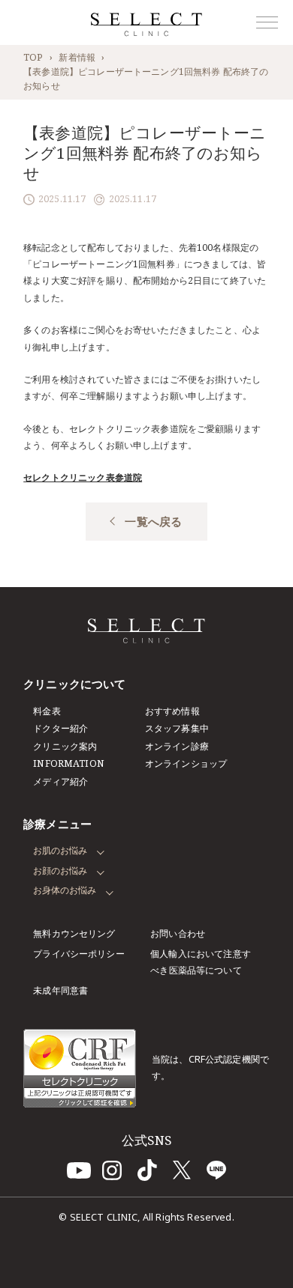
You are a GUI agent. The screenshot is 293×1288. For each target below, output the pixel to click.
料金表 (46, 711)
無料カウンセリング (74, 933)
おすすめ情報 (172, 711)
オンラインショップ (186, 763)
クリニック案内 (65, 746)
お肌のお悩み (60, 850)
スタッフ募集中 (177, 728)
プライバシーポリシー (79, 953)
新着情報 (77, 57)
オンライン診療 (177, 746)
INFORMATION (68, 763)
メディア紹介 (60, 781)
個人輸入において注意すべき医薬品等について (200, 961)
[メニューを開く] (266, 22)
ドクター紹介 (60, 728)
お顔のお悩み (60, 870)
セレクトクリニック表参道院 (82, 477)
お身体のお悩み (64, 890)
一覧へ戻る (153, 521)
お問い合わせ (177, 933)
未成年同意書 (60, 990)
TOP (33, 57)
